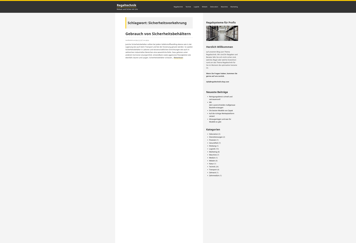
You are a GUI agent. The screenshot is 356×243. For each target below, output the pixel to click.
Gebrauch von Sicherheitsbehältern (158, 33)
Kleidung (212, 146)
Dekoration (214, 7)
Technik (188, 7)
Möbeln (204, 7)
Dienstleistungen (216, 137)
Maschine (224, 7)
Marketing (234, 7)
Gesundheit (213, 143)
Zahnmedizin (214, 175)
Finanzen (212, 140)
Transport (213, 169)
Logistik (196, 7)
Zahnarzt (212, 172)
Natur (211, 164)
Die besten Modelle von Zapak (221, 110)
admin (147, 40)
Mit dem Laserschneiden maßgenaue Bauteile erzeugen (222, 105)
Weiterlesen (178, 57)
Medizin (212, 158)
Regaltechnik (126, 5)
